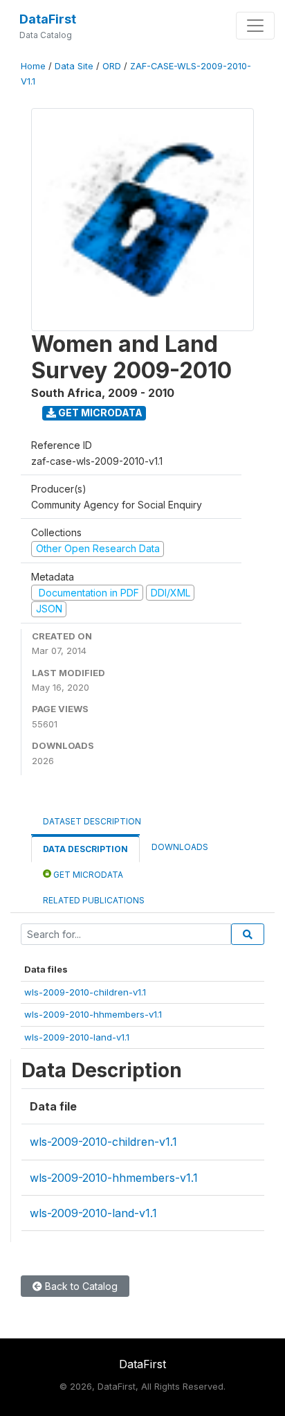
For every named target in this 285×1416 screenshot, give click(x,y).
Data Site (74, 66)
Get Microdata (99, 412)
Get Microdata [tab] (87, 874)
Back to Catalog (80, 1286)
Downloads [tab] (179, 847)
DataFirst (47, 19)
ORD (111, 66)
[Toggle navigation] (255, 25)
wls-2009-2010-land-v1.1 (76, 1037)
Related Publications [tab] (94, 900)
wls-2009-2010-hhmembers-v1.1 (93, 1014)
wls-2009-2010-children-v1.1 (85, 992)
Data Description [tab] (85, 849)
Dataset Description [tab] (92, 821)
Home (33, 66)
